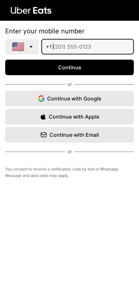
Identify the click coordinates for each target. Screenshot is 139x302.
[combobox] (22, 46)
